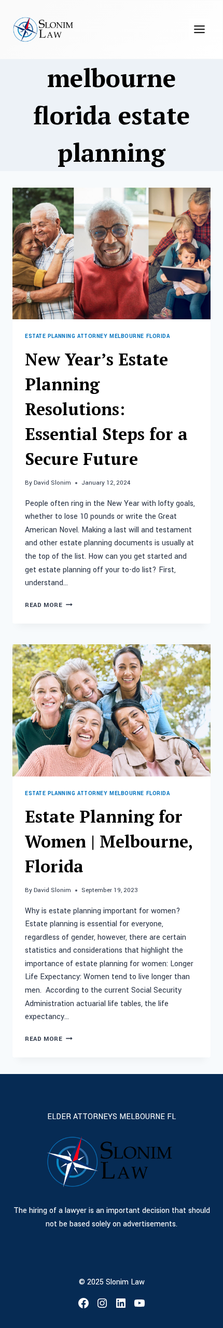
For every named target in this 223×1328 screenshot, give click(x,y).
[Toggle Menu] (199, 29)
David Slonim (52, 482)
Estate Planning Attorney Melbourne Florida (97, 336)
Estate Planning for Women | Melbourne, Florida (108, 841)
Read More (49, 605)
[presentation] (111, 254)
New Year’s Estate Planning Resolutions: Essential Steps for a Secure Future (106, 409)
